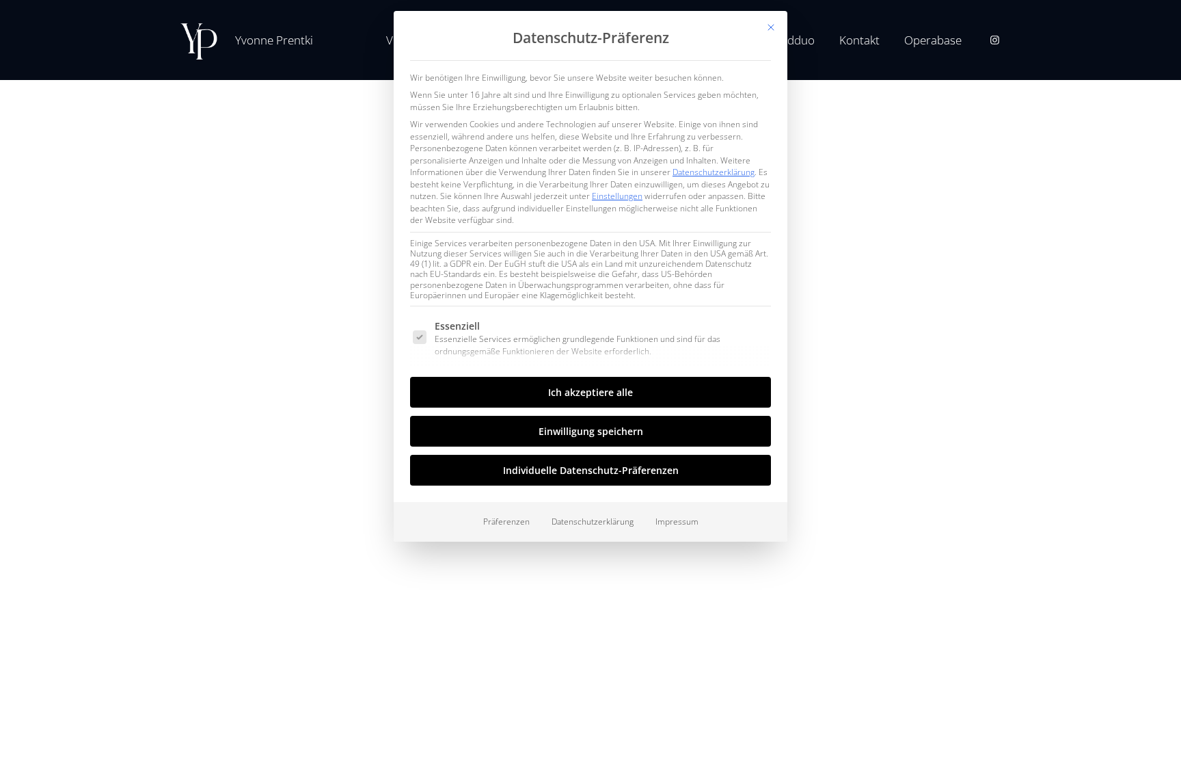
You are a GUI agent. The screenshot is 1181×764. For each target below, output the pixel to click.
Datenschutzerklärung (714, 172)
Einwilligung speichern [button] (591, 431)
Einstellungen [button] (617, 196)
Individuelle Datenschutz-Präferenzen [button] (591, 470)
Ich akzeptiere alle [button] (590, 392)
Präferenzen (506, 521)
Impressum (676, 521)
